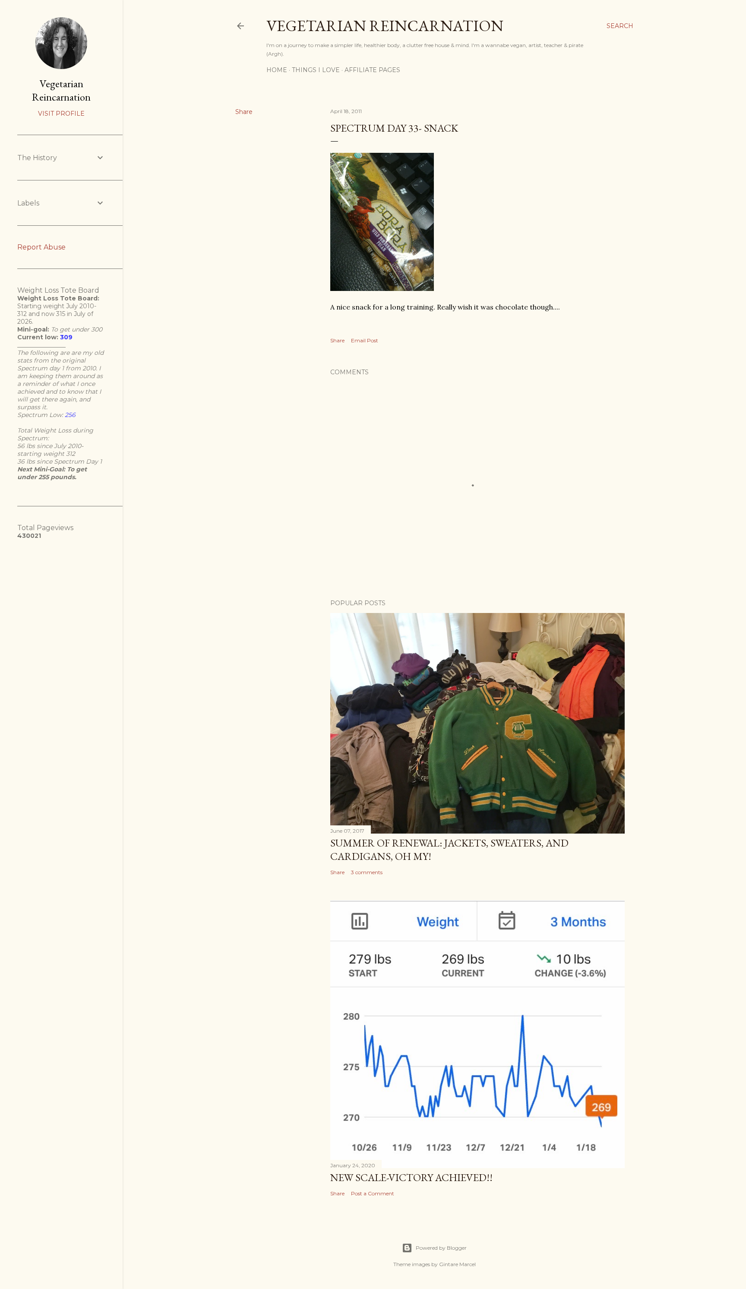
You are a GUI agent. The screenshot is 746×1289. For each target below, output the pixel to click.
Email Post (364, 340)
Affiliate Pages (372, 70)
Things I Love (316, 70)
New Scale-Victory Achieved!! (411, 1177)
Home (276, 70)
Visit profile (61, 113)
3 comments (366, 872)
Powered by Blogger (441, 1248)
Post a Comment (372, 1193)
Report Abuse (41, 247)
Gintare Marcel (457, 1264)
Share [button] (244, 112)
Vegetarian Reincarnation (384, 26)
